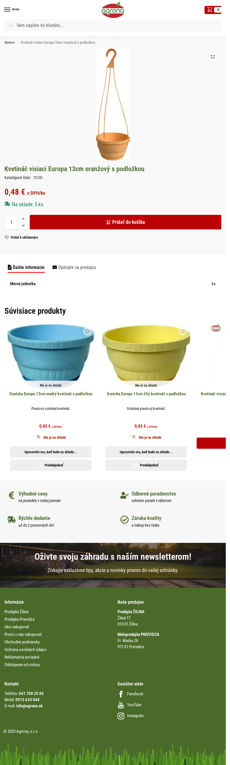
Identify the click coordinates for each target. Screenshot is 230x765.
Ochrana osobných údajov (25, 649)
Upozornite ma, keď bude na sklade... (50, 452)
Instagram (135, 715)
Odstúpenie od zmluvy (22, 664)
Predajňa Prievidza (19, 619)
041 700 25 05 (31, 693)
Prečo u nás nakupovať (23, 634)
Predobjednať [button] (54, 465)
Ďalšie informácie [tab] (29, 267)
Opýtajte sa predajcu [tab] (77, 267)
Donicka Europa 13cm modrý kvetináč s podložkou (51, 393)
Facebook (135, 693)
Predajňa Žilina (16, 611)
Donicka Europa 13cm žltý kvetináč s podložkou (146, 393)
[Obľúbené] (87, 331)
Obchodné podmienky (22, 642)
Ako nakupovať (16, 626)
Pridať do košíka (128, 222)
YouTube (134, 704)
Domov (9, 42)
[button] (213, 10)
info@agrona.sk (29, 705)
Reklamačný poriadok (22, 657)
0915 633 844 (27, 699)
